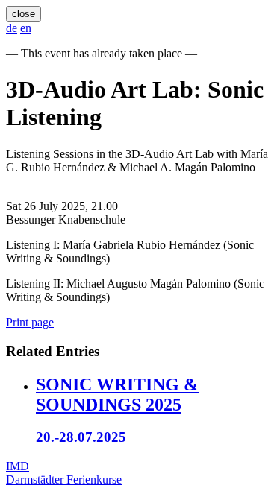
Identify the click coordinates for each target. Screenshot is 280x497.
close (23, 13)
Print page (30, 322)
